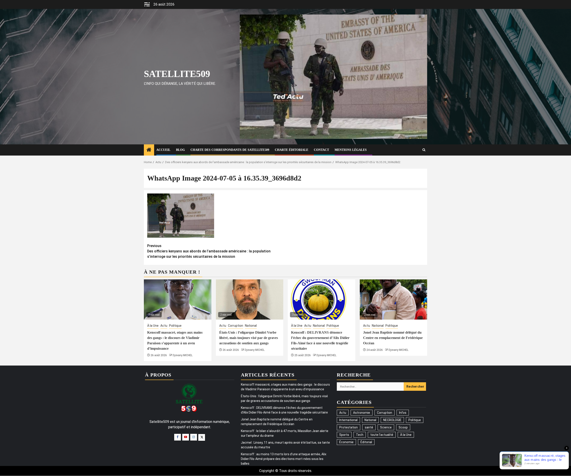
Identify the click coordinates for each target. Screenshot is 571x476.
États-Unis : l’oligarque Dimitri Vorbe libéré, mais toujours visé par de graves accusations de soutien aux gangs (248, 337)
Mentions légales (351, 150)
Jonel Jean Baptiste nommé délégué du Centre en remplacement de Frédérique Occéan (393, 337)
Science (386, 427)
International (348, 420)
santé (369, 427)
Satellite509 (177, 74)
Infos (402, 412)
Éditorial (366, 442)
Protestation (348, 427)
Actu (163, 325)
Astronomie (361, 412)
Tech (359, 435)
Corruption (235, 325)
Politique (175, 325)
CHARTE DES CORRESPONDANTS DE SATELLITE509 (229, 150)
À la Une (153, 325)
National (251, 325)
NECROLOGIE (392, 420)
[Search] (424, 150)
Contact (321, 150)
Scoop (403, 427)
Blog (180, 150)
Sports (344, 435)
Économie (346, 442)
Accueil (163, 150)
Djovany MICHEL (182, 355)
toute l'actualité (381, 435)
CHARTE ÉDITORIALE (291, 150)
